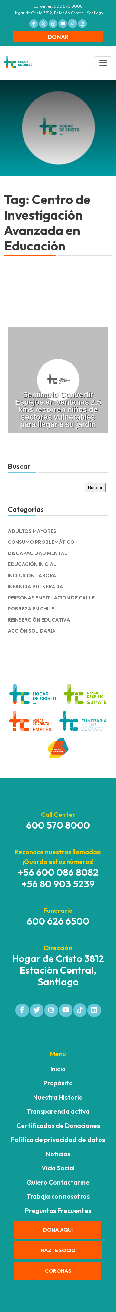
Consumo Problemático (41, 542)
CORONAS (58, 1271)
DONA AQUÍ (58, 1229)
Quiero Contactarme (58, 1182)
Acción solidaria (32, 631)
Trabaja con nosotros (58, 1196)
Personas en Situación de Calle (51, 598)
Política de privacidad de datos (58, 1140)
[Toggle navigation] (103, 62)
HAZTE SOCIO (58, 1250)
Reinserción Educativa (39, 620)
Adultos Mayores (32, 531)
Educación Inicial (32, 564)
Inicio (58, 1069)
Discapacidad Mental (37, 553)
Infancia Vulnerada (35, 586)
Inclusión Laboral (33, 575)
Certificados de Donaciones (58, 1125)
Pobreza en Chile (31, 609)
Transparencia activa (58, 1111)
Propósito (58, 1083)
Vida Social (58, 1168)
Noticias (58, 1154)
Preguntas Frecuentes (58, 1210)
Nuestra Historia (58, 1097)
